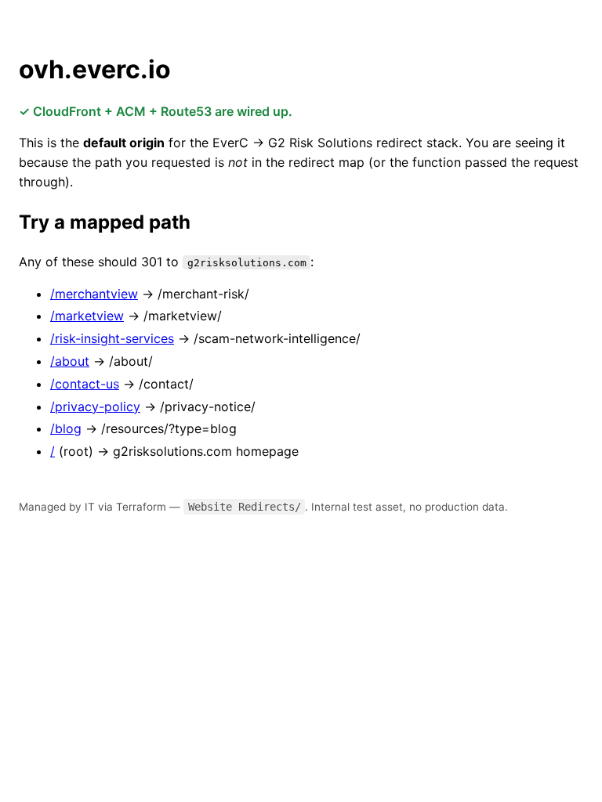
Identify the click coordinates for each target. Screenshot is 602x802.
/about (69, 361)
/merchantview (94, 294)
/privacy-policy (95, 406)
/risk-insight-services (112, 338)
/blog (66, 428)
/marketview (87, 315)
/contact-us (84, 384)
